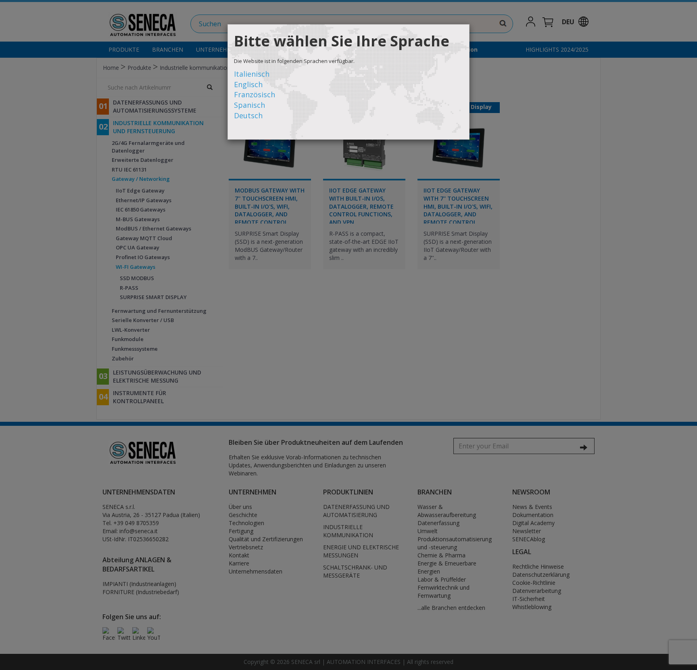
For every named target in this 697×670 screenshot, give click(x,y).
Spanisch (249, 105)
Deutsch (248, 115)
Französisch (254, 94)
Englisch (248, 84)
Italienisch (251, 74)
